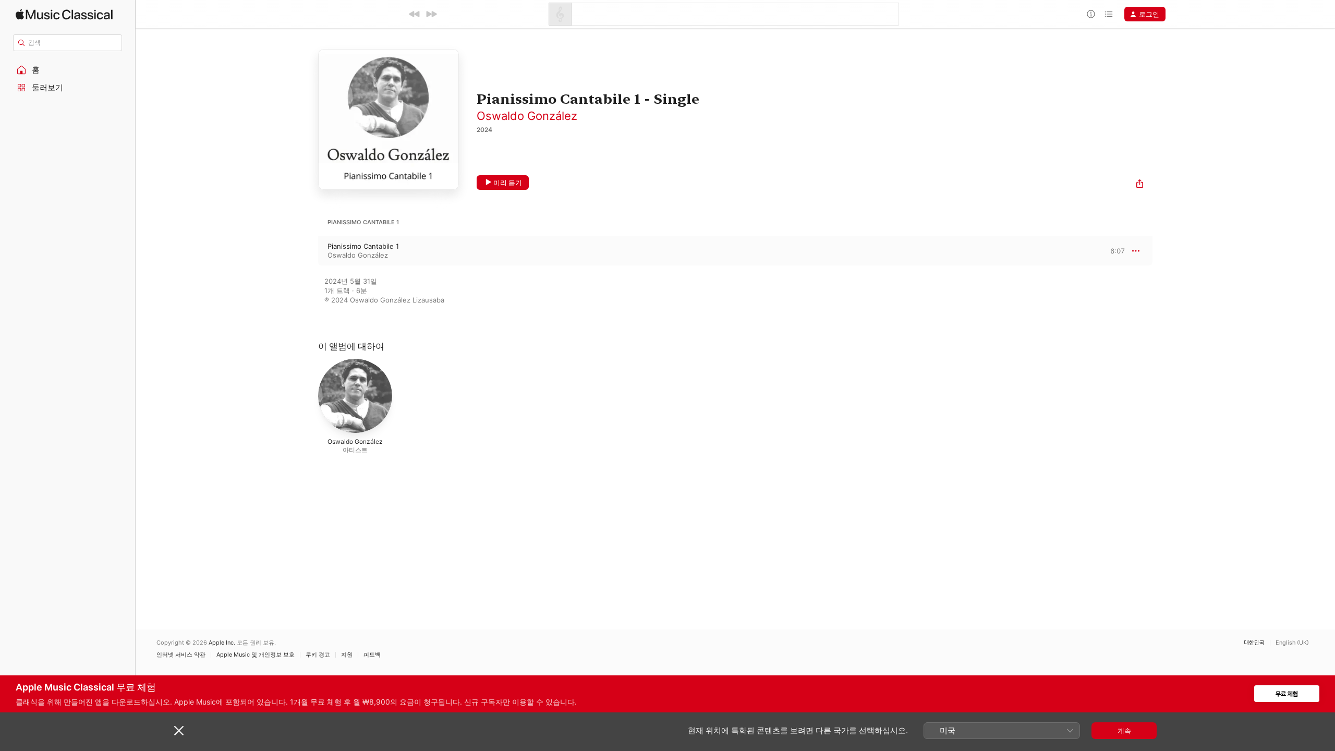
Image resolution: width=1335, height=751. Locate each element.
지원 (347, 655)
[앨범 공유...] (1139, 185)
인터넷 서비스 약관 (180, 655)
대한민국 (1254, 643)
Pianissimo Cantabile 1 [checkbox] (363, 246)
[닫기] (179, 730)
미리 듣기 (507, 182)
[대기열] (1108, 14)
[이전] (414, 14)
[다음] (431, 14)
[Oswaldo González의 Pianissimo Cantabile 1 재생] (308, 251)
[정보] (1091, 14)
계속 (1124, 730)
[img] (64, 14)
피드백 (372, 655)
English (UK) (1292, 643)
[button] (68, 70)
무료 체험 (1287, 694)
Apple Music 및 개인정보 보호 (255, 655)
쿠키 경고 (318, 655)
